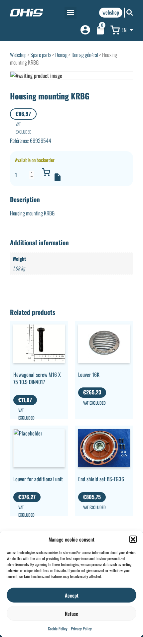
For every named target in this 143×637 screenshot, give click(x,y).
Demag (61, 55)
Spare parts (41, 55)
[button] (133, 539)
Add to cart (46, 172)
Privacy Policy (81, 628)
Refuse (71, 613)
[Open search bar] (129, 12)
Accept (71, 595)
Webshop (18, 55)
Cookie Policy (58, 628)
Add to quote (58, 177)
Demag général (85, 55)
